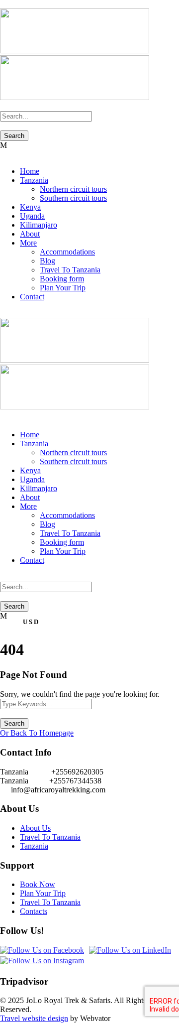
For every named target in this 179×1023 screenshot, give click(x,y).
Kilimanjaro (38, 225)
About (30, 234)
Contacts (33, 911)
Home (29, 171)
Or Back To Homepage (37, 733)
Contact (32, 296)
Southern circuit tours (73, 198)
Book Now (37, 884)
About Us (35, 828)
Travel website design (34, 1018)
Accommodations (67, 252)
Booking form (62, 278)
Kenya (30, 207)
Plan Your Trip (63, 287)
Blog (47, 260)
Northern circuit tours (73, 189)
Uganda (32, 216)
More (28, 243)
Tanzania (34, 180)
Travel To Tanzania (70, 269)
